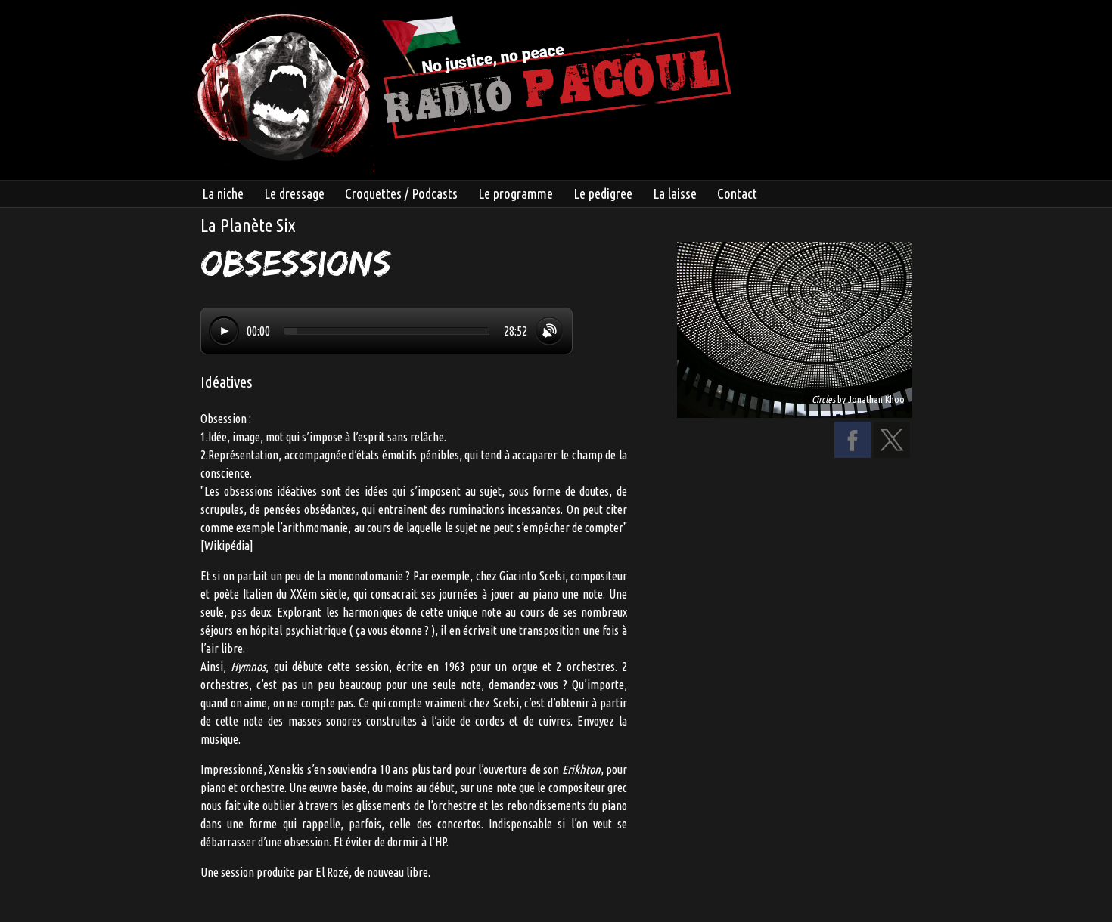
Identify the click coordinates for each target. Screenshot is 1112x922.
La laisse (675, 193)
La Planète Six (247, 225)
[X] (892, 453)
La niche (223, 193)
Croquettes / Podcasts (401, 193)
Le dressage (294, 193)
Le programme (515, 193)
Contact (737, 193)
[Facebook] (852, 453)
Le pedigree (602, 193)
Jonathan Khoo (876, 399)
